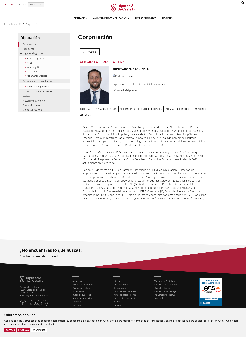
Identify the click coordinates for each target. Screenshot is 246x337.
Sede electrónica (121, 284)
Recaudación (119, 288)
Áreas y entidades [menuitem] (145, 18)
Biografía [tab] (84, 109)
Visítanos (27, 96)
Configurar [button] (39, 330)
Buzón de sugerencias (83, 294)
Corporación (32, 24)
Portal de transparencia (124, 291)
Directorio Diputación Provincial (39, 91)
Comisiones (32, 71)
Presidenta (28, 48)
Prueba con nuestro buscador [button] (40, 256)
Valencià (22, 4)
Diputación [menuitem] (80, 18)
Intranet (117, 281)
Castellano (9, 4)
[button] (242, 2)
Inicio (5, 24)
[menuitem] (44, 44)
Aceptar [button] (10, 330)
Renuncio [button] (23, 330)
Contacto (76, 301)
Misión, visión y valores (38, 86)
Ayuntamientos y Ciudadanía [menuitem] (111, 18)
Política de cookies (81, 288)
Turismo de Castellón (164, 281)
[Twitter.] (30, 303)
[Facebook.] (23, 303)
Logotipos (77, 305)
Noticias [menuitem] (167, 18)
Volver (92, 51)
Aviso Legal (77, 281)
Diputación (16, 24)
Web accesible (35, 4)
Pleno (29, 62)
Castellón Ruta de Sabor (165, 284)
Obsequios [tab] (85, 114)
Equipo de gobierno (36, 58)
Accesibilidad (78, 291)
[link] (123, 7)
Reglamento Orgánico (37, 75)
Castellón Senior (162, 288)
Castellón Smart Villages (165, 291)
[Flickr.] (44, 303)
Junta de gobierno (35, 67)
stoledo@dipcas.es (127, 90)
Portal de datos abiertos (124, 294)
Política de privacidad (82, 284)
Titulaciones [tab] (199, 109)
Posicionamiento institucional (38, 81)
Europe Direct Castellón (124, 298)
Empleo (117, 305)
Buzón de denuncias (82, 298)
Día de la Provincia (32, 109)
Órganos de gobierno (34, 53)
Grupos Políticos (31, 105)
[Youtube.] (37, 303)
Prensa (116, 301)
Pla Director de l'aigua (164, 294)
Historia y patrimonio (34, 100)
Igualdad (158, 298)
